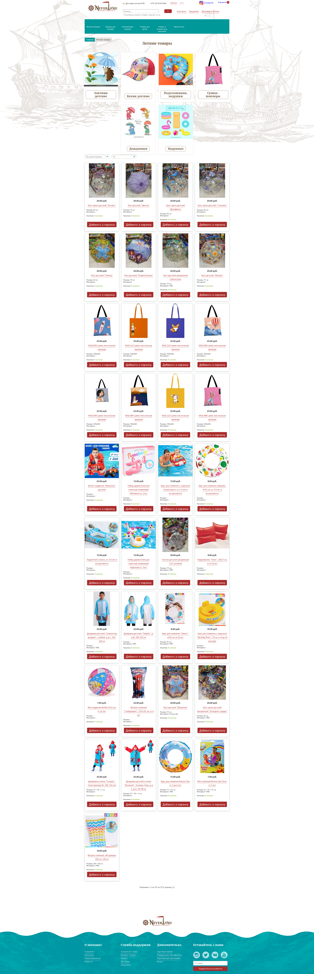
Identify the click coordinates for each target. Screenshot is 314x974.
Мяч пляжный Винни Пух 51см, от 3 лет (212, 783)
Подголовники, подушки (175, 94)
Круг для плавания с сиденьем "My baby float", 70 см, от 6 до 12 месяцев (212, 637)
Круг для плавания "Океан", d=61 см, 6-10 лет (175, 635)
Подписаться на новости (210, 968)
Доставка (125, 961)
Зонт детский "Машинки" (175, 707)
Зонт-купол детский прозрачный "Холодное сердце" (212, 709)
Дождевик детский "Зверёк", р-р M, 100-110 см (139, 635)
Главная (90, 39)
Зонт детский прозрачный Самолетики (175, 277)
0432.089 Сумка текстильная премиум (138, 417)
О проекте (89, 951)
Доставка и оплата (210, 11)
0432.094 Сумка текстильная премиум (101, 417)
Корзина (223, 2)
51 (114, 156)
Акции (160, 961)
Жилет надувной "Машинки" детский (102, 487)
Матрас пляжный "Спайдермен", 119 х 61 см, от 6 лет (139, 711)
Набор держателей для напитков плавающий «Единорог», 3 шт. (139, 563)
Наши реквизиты (93, 958)
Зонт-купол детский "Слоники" (212, 205)
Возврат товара (128, 955)
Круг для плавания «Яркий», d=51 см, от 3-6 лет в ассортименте (212, 489)
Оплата (124, 958)
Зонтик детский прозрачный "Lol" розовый (175, 561)
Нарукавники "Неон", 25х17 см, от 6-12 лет (212, 561)
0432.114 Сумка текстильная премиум (175, 347)
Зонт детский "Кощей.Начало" (138, 275)
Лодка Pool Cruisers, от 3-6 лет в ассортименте (102, 561)
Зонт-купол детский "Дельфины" (175, 207)
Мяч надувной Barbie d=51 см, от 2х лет (102, 709)
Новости (89, 961)
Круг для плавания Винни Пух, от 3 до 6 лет (175, 783)
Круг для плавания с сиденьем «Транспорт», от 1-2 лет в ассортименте (175, 489)
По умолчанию (94, 156)
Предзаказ (194, 11)
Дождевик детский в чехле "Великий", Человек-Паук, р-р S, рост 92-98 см (138, 785)
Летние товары (103, 39)
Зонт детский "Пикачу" (102, 275)
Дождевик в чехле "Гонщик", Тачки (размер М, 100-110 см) (102, 783)
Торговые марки (164, 951)
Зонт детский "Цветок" (139, 205)
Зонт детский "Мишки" (212, 275)
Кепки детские (138, 96)
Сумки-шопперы (213, 94)
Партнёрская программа (168, 958)
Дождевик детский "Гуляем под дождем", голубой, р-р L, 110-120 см (102, 637)
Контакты (181, 11)
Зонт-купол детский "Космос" (102, 205)
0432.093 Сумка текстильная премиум (101, 347)
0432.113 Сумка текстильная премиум (138, 347)
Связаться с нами (129, 951)
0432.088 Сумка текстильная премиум (212, 417)
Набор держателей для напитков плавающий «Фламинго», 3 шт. (139, 489)
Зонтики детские (101, 94)
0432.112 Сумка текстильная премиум (175, 417)
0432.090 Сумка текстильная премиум (212, 347)
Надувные (175, 148)
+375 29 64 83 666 (158, 3)
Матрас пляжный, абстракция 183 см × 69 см (102, 857)
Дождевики (138, 148)
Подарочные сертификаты (169, 955)
